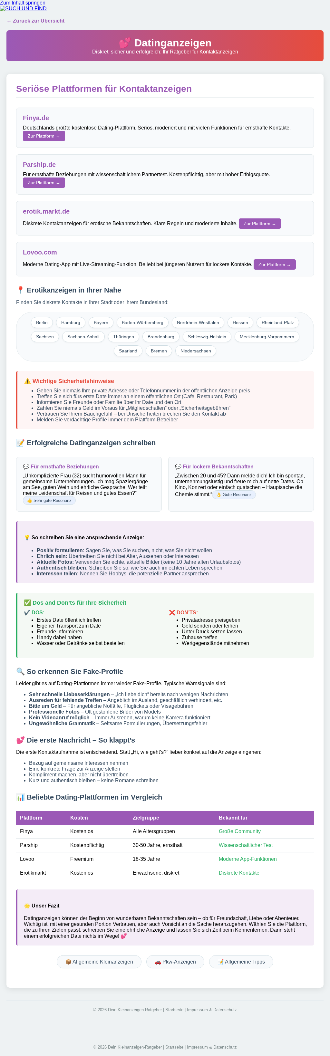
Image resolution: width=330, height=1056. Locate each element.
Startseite (174, 1009)
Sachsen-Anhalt (83, 336)
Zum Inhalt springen (22, 2)
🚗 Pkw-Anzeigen (175, 962)
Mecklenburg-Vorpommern (267, 336)
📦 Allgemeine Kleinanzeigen (99, 962)
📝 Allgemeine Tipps (241, 962)
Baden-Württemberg (142, 322)
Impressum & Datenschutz (212, 1009)
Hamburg (70, 322)
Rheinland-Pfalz (278, 322)
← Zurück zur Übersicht (35, 21)
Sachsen (45, 336)
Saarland (128, 350)
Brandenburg (161, 336)
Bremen (159, 350)
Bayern (101, 322)
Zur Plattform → (44, 136)
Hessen (240, 322)
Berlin (42, 322)
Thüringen (123, 336)
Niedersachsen (195, 350)
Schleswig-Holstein (207, 336)
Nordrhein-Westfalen (198, 322)
